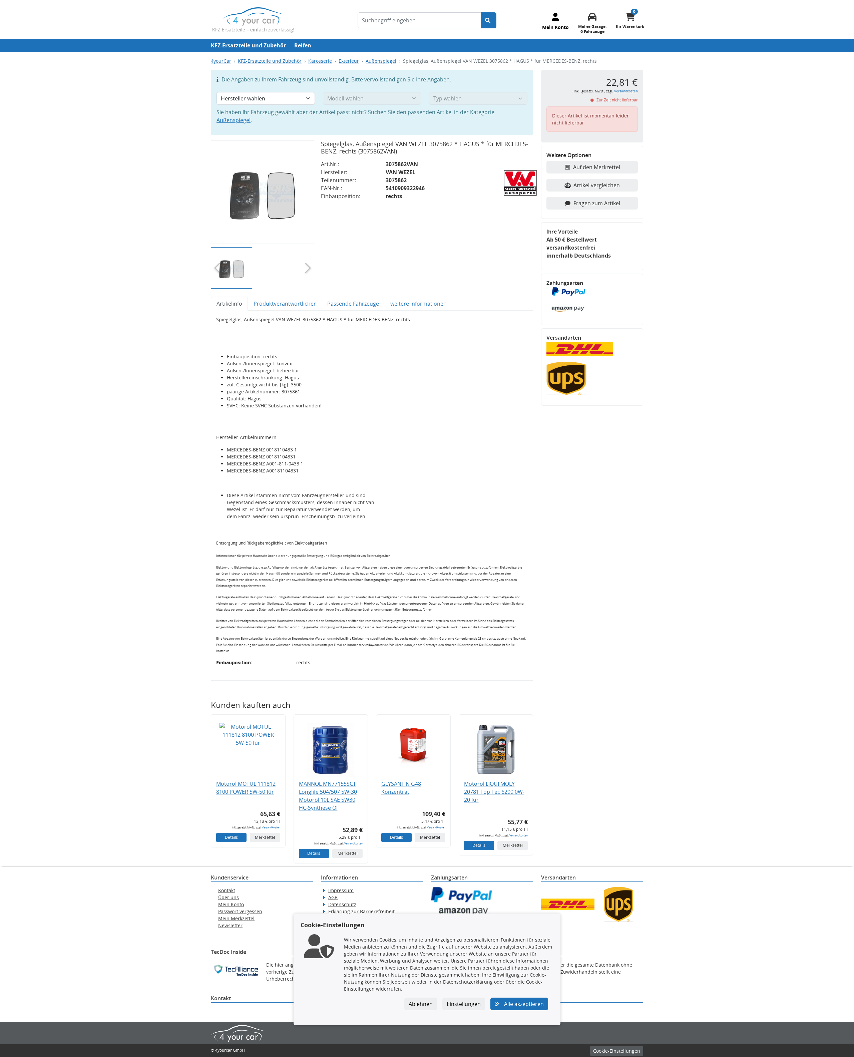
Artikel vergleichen (596, 185)
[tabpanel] (372, 495)
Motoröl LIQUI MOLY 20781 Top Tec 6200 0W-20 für (494, 791)
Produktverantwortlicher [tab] (285, 303)
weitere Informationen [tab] (418, 303)
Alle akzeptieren (523, 1004)
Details (231, 837)
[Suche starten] (488, 20)
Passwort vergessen (240, 911)
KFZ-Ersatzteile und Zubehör (248, 45)
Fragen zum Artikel (596, 203)
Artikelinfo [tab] (229, 303)
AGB (333, 897)
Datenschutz (342, 904)
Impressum (341, 890)
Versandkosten (271, 827)
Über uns (228, 897)
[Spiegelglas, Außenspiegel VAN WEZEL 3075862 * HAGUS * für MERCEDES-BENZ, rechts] (262, 192)
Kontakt (226, 890)
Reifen (302, 45)
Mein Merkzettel (236, 918)
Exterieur (349, 61)
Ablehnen (421, 1004)
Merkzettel (265, 837)
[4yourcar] (253, 19)
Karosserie (320, 61)
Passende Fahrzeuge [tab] (353, 303)
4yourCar (221, 61)
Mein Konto (231, 904)
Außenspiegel (381, 61)
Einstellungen (464, 1004)
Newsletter (230, 925)
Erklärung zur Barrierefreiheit (361, 911)
